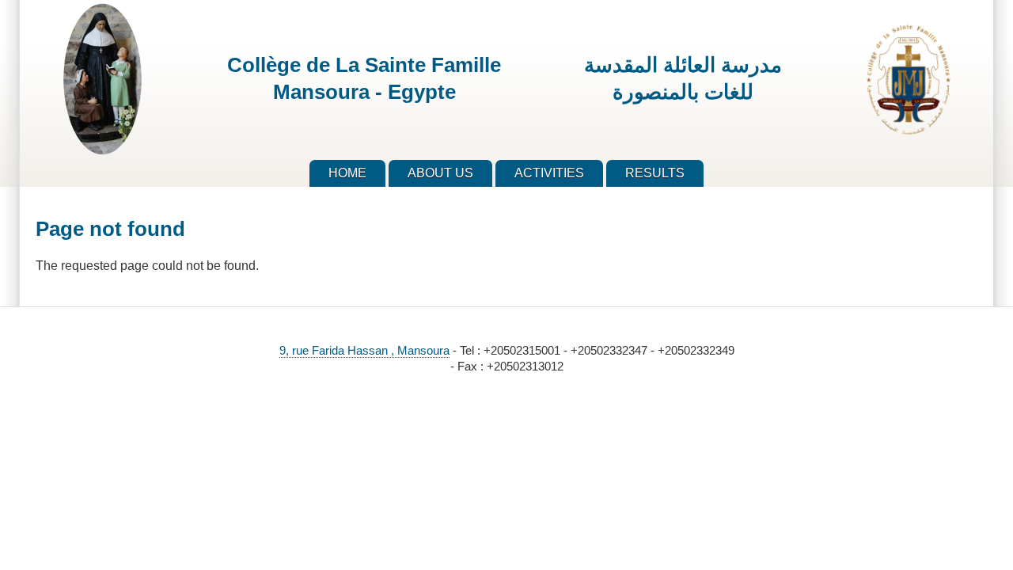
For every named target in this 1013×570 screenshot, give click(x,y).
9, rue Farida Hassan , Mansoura (364, 350)
